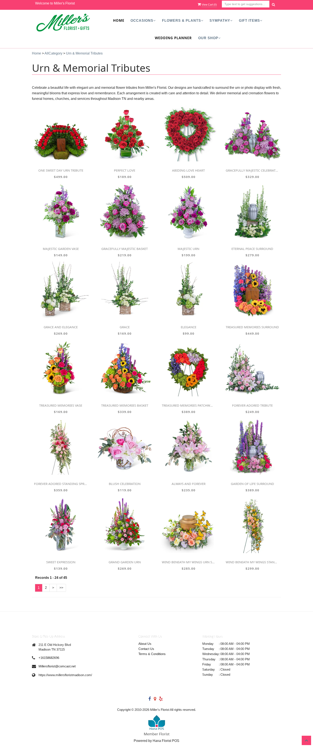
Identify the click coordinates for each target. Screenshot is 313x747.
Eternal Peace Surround (252, 249)
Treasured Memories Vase (60, 405)
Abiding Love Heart (188, 170)
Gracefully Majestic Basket (124, 249)
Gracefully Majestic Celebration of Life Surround (252, 170)
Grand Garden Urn (125, 562)
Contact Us (146, 649)
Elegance (188, 327)
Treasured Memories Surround (252, 327)
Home (118, 20)
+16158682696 (49, 658)
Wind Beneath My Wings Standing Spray (252, 562)
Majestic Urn (188, 249)
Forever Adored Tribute (252, 405)
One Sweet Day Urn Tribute (60, 170)
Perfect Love (124, 170)
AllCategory (53, 53)
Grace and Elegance (61, 327)
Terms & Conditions (152, 654)
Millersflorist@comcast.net (57, 666)
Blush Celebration (125, 484)
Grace (125, 327)
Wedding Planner (173, 38)
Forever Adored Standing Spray (60, 484)
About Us (144, 643)
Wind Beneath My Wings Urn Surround (188, 562)
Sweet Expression (60, 562)
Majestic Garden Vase (61, 249)
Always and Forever (188, 484)
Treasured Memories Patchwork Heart (188, 405)
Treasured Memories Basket (124, 405)
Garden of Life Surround (252, 484)
